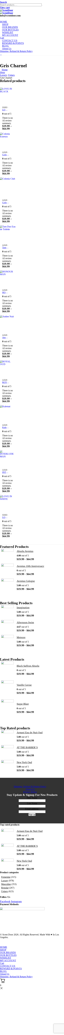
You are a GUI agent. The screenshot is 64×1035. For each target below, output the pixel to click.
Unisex (4, 891)
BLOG (3, 971)
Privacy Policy (30, 792)
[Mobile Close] (2, 944)
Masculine (6, 884)
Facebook (5, 901)
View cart (5, 7)
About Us (6, 48)
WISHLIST (5, 958)
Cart (2, 963)
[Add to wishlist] (12, 107)
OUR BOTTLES (8, 955)
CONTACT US (7, 966)
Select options (11, 92)
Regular (5, 887)
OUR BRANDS (8, 952)
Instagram (16, 901)
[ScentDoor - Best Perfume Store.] (32, 11)
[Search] (42, 5)
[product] (8, 96)
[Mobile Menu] (1, 54)
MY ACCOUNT (10, 35)
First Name (32, 798)
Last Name (32, 803)
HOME (3, 947)
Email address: (32, 809)
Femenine (6, 107)
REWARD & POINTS (13, 43)
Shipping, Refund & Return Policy (16, 51)
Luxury (5, 152)
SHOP (3, 950)
